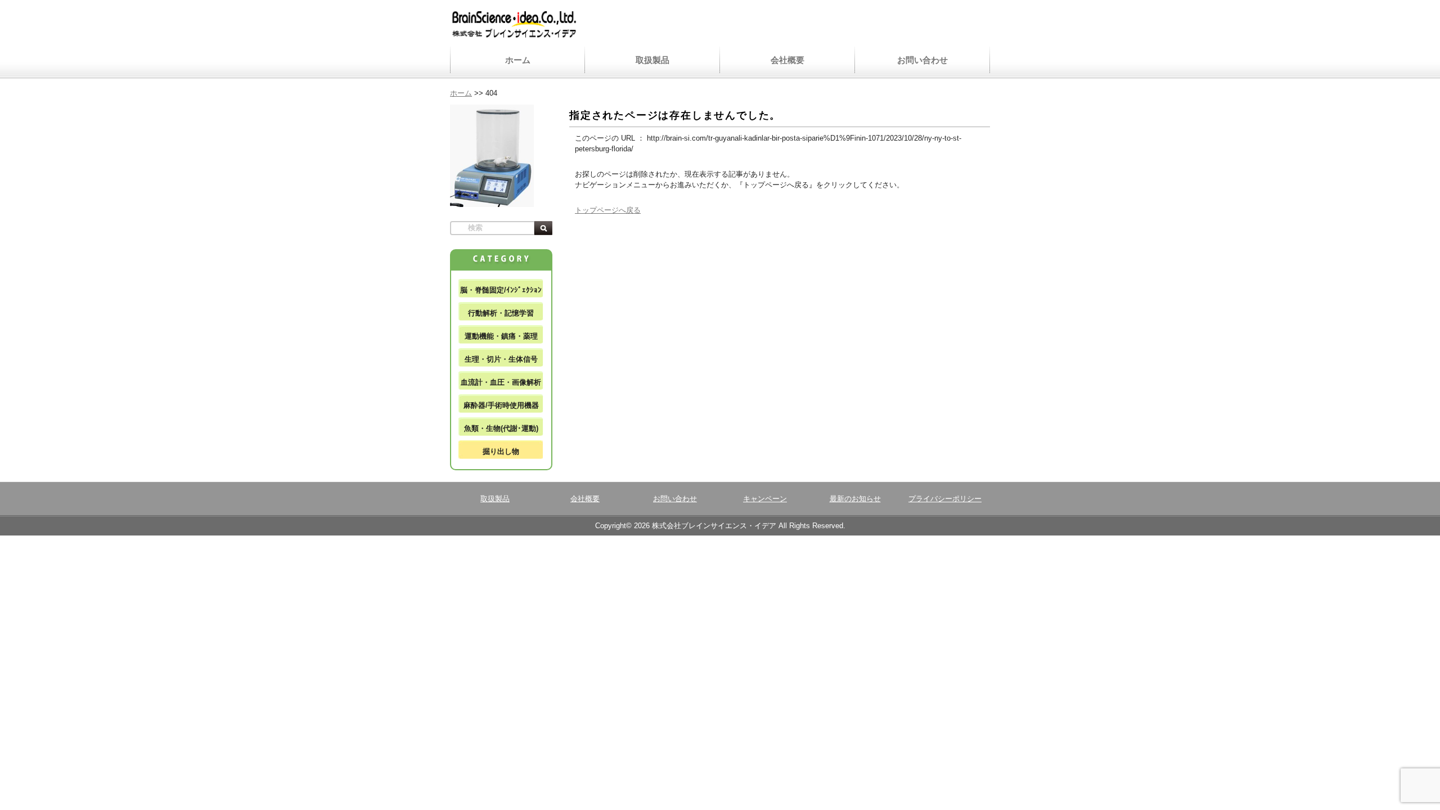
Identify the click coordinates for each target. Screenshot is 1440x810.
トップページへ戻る (608, 210)
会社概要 (787, 60)
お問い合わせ (922, 60)
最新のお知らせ (855, 498)
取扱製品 (652, 60)
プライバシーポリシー (945, 498)
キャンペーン (765, 498)
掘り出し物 (501, 451)
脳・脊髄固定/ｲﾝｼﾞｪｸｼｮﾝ (501, 290)
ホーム (517, 60)
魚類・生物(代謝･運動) (501, 428)
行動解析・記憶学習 (501, 313)
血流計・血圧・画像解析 (501, 382)
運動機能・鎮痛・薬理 (501, 336)
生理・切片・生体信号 (501, 359)
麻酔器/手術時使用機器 (501, 405)
